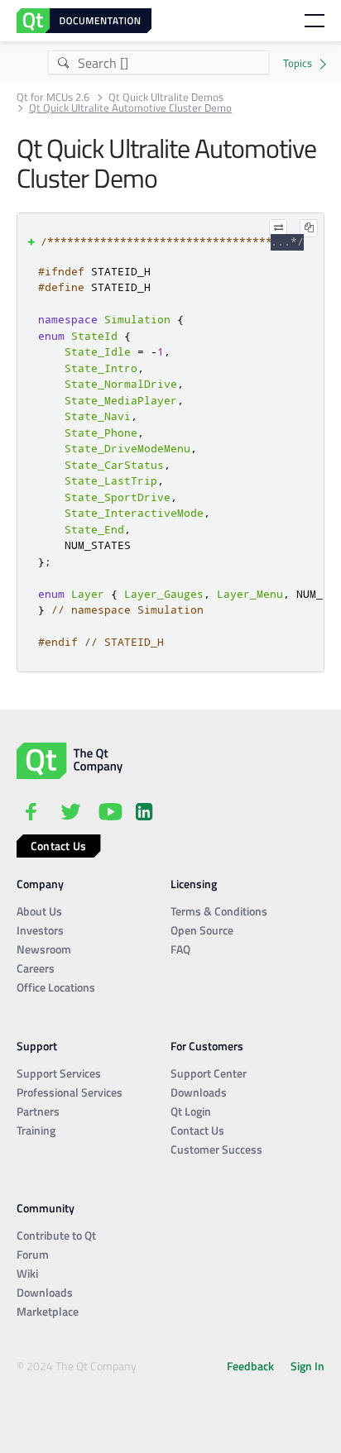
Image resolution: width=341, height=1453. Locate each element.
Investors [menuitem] (40, 930)
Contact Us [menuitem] (197, 1130)
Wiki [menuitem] (27, 1273)
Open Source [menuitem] (201, 930)
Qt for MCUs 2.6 (53, 97)
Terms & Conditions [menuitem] (218, 911)
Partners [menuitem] (38, 1111)
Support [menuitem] (37, 1045)
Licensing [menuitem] (193, 883)
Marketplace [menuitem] (48, 1311)
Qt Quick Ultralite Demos (165, 97)
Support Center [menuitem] (208, 1073)
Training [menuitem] (36, 1130)
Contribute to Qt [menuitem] (56, 1235)
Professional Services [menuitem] (69, 1092)
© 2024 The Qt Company (77, 1365)
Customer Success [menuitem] (216, 1149)
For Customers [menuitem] (206, 1045)
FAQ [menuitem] (180, 949)
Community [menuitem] (45, 1207)
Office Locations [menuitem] (56, 987)
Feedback (250, 1365)
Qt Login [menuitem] (190, 1111)
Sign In (307, 1365)
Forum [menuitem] (33, 1254)
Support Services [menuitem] (59, 1073)
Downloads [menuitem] (198, 1092)
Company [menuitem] (40, 883)
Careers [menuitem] (36, 968)
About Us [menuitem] (39, 911)
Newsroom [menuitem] (44, 949)
